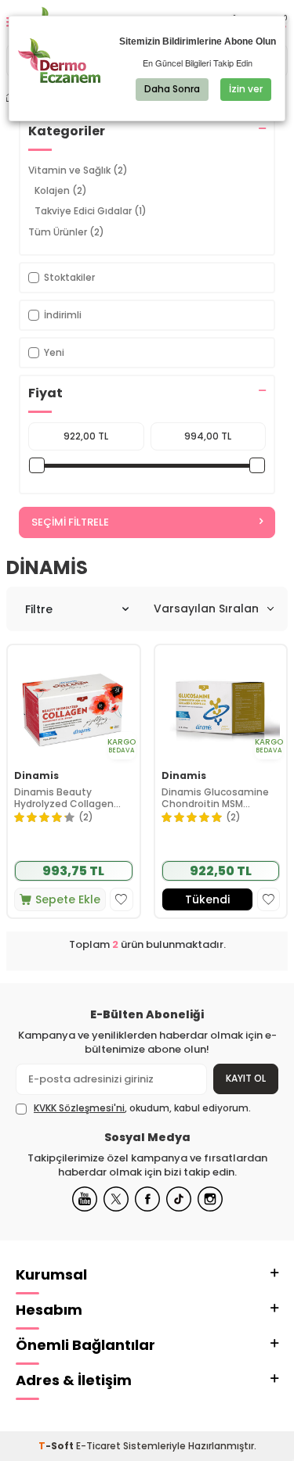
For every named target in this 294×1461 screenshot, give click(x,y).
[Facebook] (147, 1199)
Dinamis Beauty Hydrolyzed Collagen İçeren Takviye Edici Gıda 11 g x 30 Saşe (73, 798)
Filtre (39, 609)
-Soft (57, 1445)
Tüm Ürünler (66, 232)
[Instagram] (210, 1199)
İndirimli (63, 314)
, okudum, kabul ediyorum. (142, 1108)
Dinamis (36, 776)
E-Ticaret (98, 1445)
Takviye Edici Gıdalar (90, 210)
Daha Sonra (172, 88)
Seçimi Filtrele (70, 522)
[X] (116, 1199)
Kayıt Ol (246, 1078)
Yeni (54, 352)
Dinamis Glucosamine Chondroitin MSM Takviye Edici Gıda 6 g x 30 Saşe (216, 798)
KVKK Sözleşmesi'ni (79, 1108)
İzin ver (246, 88)
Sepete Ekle (67, 899)
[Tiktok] (178, 1199)
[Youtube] (84, 1199)
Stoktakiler (69, 277)
